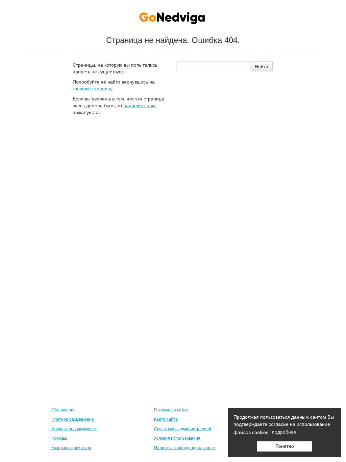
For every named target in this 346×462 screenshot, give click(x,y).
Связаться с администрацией (182, 428)
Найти (261, 66)
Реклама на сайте (171, 409)
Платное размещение (72, 419)
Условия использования (177, 438)
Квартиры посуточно (71, 447)
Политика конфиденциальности (185, 447)
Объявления (63, 409)
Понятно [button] (284, 446)
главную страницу (93, 88)
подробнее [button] (284, 432)
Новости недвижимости (74, 428)
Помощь (59, 438)
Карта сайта (166, 419)
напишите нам (139, 105)
